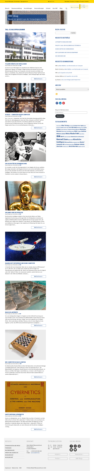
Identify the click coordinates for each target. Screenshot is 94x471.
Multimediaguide (9, 450)
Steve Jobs (59, 146)
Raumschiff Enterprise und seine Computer (20, 263)
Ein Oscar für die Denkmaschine (16, 164)
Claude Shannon (64, 129)
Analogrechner (76, 125)
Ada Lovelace (58, 125)
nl (53, 1)
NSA (65, 144)
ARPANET (62, 127)
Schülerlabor (17, 1)
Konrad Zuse (62, 139)
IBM (58, 136)
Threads (82, 1)
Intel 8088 (68, 136)
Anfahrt (57, 454)
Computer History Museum (74, 129)
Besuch (7, 8)
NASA (78, 142)
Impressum (8, 468)
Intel (65, 136)
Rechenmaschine (70, 144)
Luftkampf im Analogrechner (63, 42)
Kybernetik (70, 139)
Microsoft (67, 142)
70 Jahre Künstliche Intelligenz (16, 64)
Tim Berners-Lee (66, 146)
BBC (70, 127)
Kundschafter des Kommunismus (64, 49)
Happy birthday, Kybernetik (14, 414)
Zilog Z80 (80, 146)
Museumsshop (9, 455)
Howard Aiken (81, 133)
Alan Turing (65, 125)
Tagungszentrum (24, 1)
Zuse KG (83, 146)
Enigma (79, 131)
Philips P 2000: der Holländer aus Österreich (68, 45)
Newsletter (67, 1)
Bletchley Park (80, 127)
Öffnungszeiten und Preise (12, 445)
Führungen (8, 448)
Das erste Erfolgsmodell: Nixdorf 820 (71, 80)
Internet (73, 136)
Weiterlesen (38, 79)
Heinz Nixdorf (71, 133)
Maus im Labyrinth (11, 312)
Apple (82, 125)
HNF (20, 65)
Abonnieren (60, 116)
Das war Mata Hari (60, 56)
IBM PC (62, 136)
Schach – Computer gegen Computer (17, 115)
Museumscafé (9, 457)
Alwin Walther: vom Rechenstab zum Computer (71, 65)
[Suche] (66, 8)
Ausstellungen (28, 8)
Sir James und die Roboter (14, 212)
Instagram (77, 1)
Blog (61, 8)
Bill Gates (74, 127)
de (48, 1)
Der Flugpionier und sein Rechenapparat (66, 52)
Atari (65, 127)
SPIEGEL (82, 144)
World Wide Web (73, 146)
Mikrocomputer (73, 142)
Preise (57, 458)
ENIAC (76, 131)
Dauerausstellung (17, 8)
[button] (57, 103)
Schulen (48, 8)
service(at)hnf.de (35, 452)
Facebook (72, 1)
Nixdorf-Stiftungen (9, 1)
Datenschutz (15, 468)
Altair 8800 (71, 125)
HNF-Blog (79, 458)
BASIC (68, 127)
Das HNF (55, 8)
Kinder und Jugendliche (11, 452)
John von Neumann (79, 136)
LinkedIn (86, 1)
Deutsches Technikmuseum (68, 131)
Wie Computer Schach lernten (15, 362)
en (50, 1)
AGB (20, 468)
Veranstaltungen (39, 8)
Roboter (76, 144)
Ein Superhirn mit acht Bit (65, 72)
